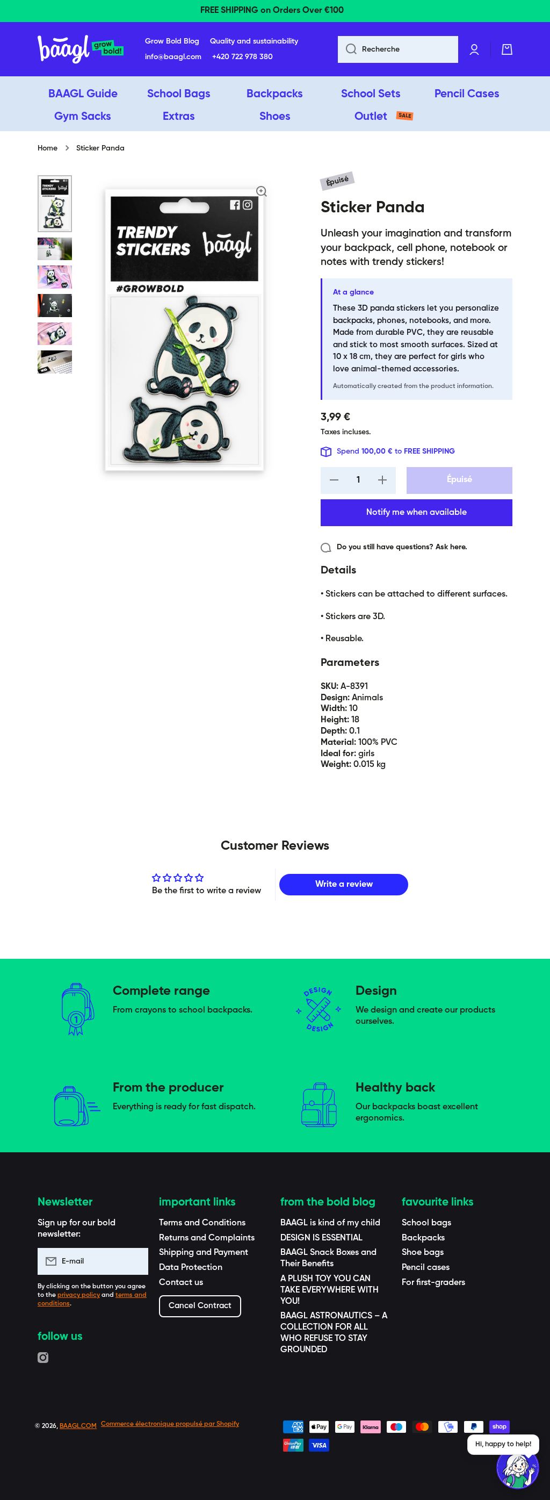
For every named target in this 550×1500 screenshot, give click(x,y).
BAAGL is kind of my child (330, 1223)
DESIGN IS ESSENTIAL (321, 1238)
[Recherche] (347, 49)
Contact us (181, 1283)
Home (47, 148)
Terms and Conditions (202, 1223)
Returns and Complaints (207, 1238)
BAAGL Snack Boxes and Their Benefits (328, 1258)
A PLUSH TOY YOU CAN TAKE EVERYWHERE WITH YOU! (329, 1290)
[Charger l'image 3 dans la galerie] (55, 277)
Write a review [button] (344, 884)
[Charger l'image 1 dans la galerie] (55, 203)
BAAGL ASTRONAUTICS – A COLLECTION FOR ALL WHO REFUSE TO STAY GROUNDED (333, 1333)
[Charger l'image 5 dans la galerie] (55, 334)
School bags (426, 1223)
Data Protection (190, 1268)
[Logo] (81, 49)
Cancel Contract (200, 1306)
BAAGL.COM (78, 1426)
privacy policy (78, 1295)
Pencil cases (426, 1268)
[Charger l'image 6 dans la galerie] (55, 362)
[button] (507, 49)
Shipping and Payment (203, 1252)
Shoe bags (423, 1252)
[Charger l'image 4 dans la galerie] (55, 305)
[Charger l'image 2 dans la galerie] (55, 249)
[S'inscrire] (134, 1261)
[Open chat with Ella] (517, 1467)
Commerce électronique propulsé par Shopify (170, 1424)
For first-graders (433, 1283)
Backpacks (423, 1238)
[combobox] (398, 49)
